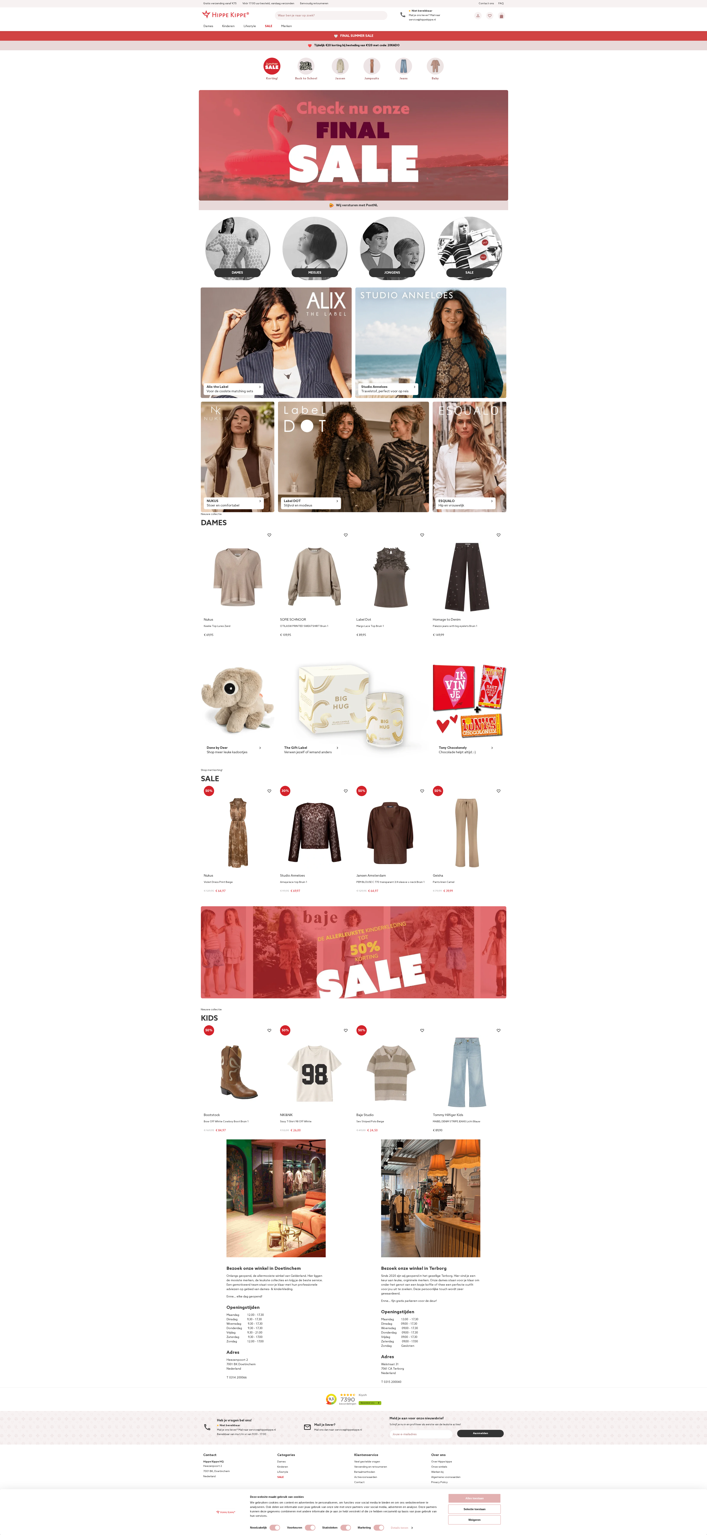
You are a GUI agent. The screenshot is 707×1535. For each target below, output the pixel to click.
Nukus (208, 620)
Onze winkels (439, 1467)
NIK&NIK (286, 1115)
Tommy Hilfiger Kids (448, 1115)
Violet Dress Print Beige (218, 882)
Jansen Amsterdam (371, 876)
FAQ (501, 3)
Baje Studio (365, 1115)
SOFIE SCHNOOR (293, 620)
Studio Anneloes (292, 876)
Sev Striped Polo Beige (370, 1121)
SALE (469, 273)
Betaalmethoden (364, 1472)
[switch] (310, 1528)
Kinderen (228, 26)
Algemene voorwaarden (445, 1477)
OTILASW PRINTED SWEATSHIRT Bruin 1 (304, 626)
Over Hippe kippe (441, 1461)
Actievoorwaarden (365, 1477)
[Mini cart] (501, 15)
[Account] (478, 15)
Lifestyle (250, 26)
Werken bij (437, 1472)
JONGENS (392, 273)
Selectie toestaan (475, 1509)
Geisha (438, 876)
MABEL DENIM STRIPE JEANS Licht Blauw (456, 1121)
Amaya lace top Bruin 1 (293, 882)
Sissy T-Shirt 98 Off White (296, 1121)
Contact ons (486, 3)
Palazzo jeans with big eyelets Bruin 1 (455, 626)
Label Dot (363, 620)
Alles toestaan (474, 1498)
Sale (268, 26)
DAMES (237, 273)
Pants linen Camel (443, 882)
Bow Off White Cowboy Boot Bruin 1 (226, 1121)
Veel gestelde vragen (367, 1461)
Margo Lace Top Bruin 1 (370, 626)
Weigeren (474, 1519)
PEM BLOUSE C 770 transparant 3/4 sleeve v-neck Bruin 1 (390, 882)
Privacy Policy (439, 1482)
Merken (286, 26)
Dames (208, 26)
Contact (359, 1482)
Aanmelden (480, 1433)
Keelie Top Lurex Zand (217, 626)
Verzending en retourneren (370, 1467)
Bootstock (212, 1115)
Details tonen (399, 1527)
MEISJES (314, 273)
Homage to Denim (447, 620)
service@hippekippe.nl (348, 1430)
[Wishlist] (489, 15)
